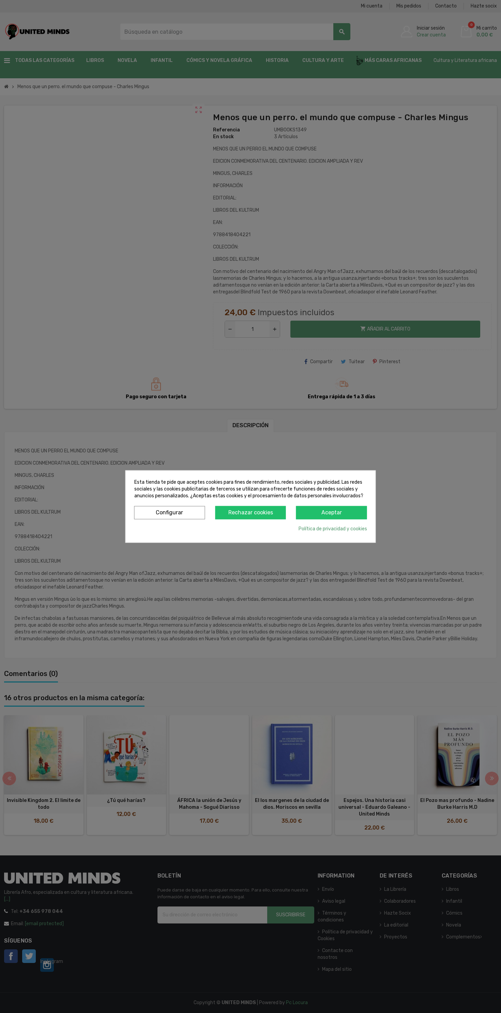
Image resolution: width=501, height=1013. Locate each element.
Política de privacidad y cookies (333, 528)
